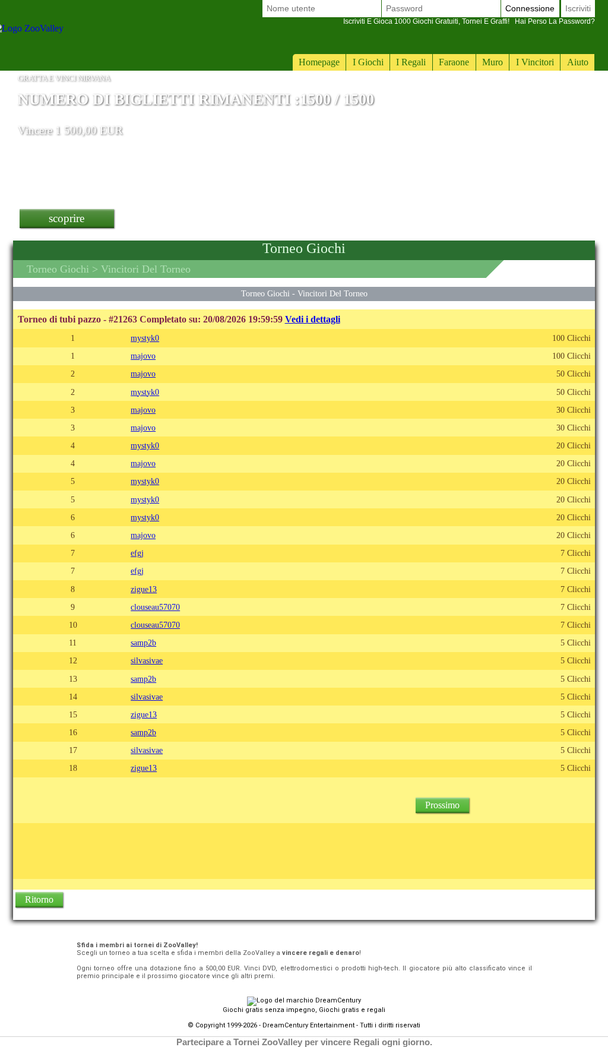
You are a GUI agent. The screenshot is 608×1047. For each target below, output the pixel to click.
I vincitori (535, 62)
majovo (143, 355)
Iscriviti (578, 8)
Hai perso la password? (469, 21)
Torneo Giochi (58, 269)
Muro (492, 62)
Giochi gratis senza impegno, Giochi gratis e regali (304, 1010)
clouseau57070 (155, 607)
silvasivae (147, 660)
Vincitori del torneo (332, 293)
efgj (137, 553)
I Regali (411, 62)
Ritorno (39, 899)
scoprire (66, 218)
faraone (454, 62)
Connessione (530, 8)
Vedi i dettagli (312, 319)
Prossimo (442, 805)
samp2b (143, 642)
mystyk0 (145, 338)
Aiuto (577, 62)
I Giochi (368, 62)
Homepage (319, 62)
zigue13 (144, 589)
